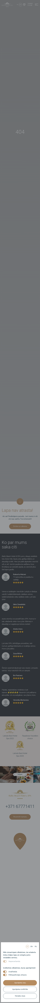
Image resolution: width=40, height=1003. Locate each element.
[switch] (5, 972)
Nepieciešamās (14, 961)
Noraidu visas (20, 996)
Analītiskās (12, 971)
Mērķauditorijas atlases (17, 975)
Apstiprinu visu (20, 983)
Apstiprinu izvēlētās (20, 989)
